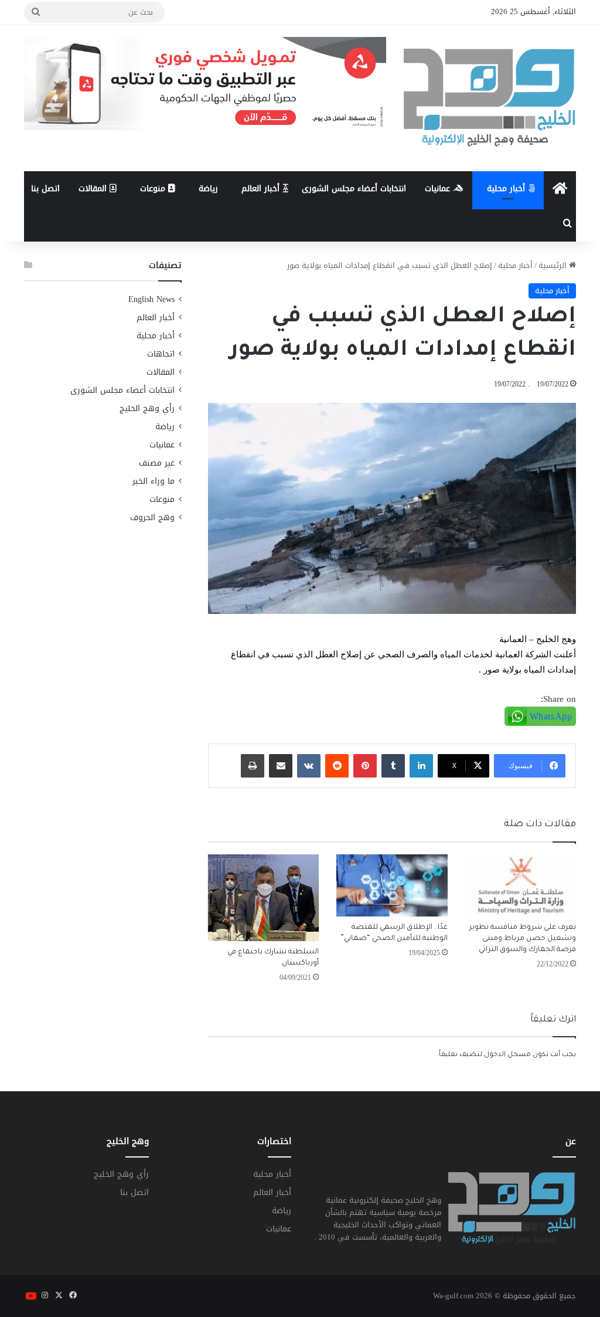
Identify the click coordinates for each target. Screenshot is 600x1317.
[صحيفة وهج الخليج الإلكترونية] (490, 98)
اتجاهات (161, 354)
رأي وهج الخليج (147, 408)
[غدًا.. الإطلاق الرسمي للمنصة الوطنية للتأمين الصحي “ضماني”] (392, 885)
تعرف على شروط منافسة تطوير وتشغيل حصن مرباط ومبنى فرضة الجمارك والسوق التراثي (522, 939)
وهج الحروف (152, 517)
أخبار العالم (261, 188)
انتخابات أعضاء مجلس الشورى (354, 188)
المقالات (94, 188)
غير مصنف (157, 463)
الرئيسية (553, 265)
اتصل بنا (45, 188)
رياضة (208, 188)
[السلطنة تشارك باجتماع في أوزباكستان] (263, 897)
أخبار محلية (507, 188)
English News (151, 299)
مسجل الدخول (507, 1055)
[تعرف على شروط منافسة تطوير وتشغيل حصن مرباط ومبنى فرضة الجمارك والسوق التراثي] (521, 885)
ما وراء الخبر (153, 481)
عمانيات (439, 188)
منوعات (154, 188)
